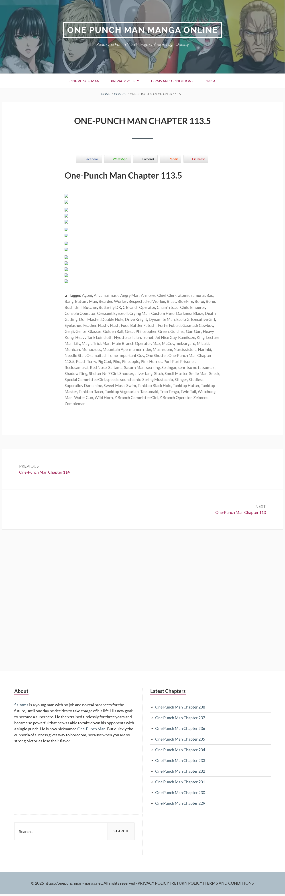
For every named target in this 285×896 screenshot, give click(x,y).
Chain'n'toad (168, 307)
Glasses (95, 331)
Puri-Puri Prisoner (179, 361)
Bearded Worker (113, 301)
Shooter (126, 373)
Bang (69, 301)
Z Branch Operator (175, 397)
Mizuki (203, 343)
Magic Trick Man (96, 343)
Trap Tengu (169, 391)
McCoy (168, 343)
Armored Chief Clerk (159, 295)
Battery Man (86, 301)
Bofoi (199, 301)
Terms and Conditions (172, 81)
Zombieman (75, 403)
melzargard (185, 343)
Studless (196, 379)
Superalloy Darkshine (83, 385)
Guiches (177, 331)
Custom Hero (163, 313)
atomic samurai (191, 295)
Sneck (214, 373)
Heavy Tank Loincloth (93, 337)
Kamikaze (186, 337)
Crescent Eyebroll (112, 313)
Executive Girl (203, 319)
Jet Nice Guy (166, 337)
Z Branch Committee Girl (136, 397)
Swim (131, 385)
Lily (77, 343)
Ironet (147, 337)
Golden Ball (113, 331)
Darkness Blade (189, 313)
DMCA (210, 81)
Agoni (87, 295)
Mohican (72, 349)
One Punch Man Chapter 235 (180, 739)
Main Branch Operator (131, 343)
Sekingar (168, 367)
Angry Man (129, 295)
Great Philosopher (141, 331)
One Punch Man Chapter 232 (180, 771)
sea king (153, 367)
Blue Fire (185, 301)
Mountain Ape (115, 349)
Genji (69, 331)
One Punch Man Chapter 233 (180, 760)
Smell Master (176, 373)
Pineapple (130, 361)
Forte (162, 325)
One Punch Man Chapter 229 (180, 803)
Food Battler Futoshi (139, 325)
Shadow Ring (76, 373)
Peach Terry (86, 361)
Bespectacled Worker (146, 301)
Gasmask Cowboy (197, 325)
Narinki (204, 349)
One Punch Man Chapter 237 (180, 717)
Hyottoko (122, 337)
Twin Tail (188, 391)
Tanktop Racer (91, 391)
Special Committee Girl (85, 379)
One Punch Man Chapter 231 (180, 781)
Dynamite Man (162, 319)
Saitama (115, 367)
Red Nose (98, 367)
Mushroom (162, 349)
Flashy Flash (108, 325)
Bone (210, 301)
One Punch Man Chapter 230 (180, 792)
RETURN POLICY (187, 883)
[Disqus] (142, 599)
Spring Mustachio (157, 379)
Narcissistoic (185, 349)
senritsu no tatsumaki (197, 367)
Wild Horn (104, 397)
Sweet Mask (114, 385)
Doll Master (89, 319)
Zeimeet (200, 397)
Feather (89, 325)
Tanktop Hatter (186, 385)
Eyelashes (73, 325)
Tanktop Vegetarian (122, 391)
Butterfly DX (110, 307)
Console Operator (80, 313)
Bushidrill (73, 307)
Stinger (181, 379)
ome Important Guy (127, 355)
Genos (81, 331)
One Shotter (156, 355)
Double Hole (112, 319)
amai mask (109, 295)
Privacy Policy (125, 81)
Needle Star (75, 355)
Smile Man (198, 373)
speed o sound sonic (123, 379)
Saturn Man (134, 367)
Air (96, 295)
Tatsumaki (149, 391)
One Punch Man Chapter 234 (180, 749)
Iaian (136, 337)
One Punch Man (84, 81)
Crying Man (139, 313)
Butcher (90, 307)
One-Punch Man (91, 728)
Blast (171, 301)
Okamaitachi (97, 355)
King (201, 337)
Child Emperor (192, 307)
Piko (116, 361)
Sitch (158, 373)
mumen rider (140, 349)
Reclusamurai (76, 367)
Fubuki (175, 325)
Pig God (104, 361)
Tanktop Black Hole (154, 385)
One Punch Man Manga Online (142, 30)
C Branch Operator (139, 307)
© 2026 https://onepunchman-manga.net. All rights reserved (83, 883)
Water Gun (83, 397)
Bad (209, 295)
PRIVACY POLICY (154, 883)
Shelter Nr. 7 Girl (103, 373)
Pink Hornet (151, 361)
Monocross (91, 349)
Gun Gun (193, 331)
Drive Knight (136, 319)
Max (156, 343)
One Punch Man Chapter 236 (180, 728)
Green (163, 331)
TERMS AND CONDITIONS (229, 883)
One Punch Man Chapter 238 (180, 707)
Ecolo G (182, 319)
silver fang (144, 373)
